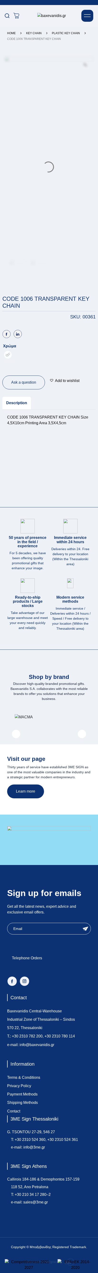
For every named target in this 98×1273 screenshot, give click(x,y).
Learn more (25, 791)
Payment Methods (22, 1094)
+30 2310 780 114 (59, 1036)
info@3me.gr (34, 1147)
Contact (13, 1111)
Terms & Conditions (23, 1077)
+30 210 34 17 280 (30, 1194)
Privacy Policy (19, 1086)
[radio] (8, 354)
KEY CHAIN (34, 33)
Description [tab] (16, 403)
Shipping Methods (22, 1103)
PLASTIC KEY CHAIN (66, 33)
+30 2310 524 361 (62, 1140)
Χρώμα (9, 346)
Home (11, 33)
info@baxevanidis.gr (37, 1045)
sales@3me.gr (35, 1202)
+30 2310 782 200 (27, 1036)
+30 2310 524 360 (30, 1140)
